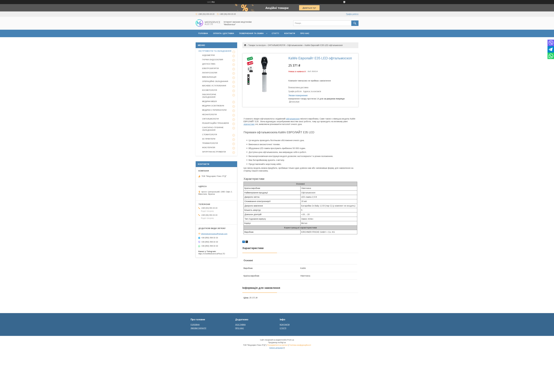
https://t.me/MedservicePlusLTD (211, 254)
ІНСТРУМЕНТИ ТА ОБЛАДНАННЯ (215, 51)
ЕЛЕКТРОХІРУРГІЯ (210, 68)
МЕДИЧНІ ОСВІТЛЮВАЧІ (213, 106)
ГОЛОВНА (203, 33)
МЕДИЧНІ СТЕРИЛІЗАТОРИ (214, 110)
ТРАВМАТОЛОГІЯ (210, 143)
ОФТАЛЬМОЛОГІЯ (276, 45)
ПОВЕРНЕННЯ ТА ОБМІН (251, 33)
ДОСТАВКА (240, 324)
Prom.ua (290, 340)
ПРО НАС (304, 33)
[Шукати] (355, 23)
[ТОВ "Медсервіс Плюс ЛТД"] (208, 26)
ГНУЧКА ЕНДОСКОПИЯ (212, 60)
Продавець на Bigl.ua (277, 343)
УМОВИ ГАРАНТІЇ (198, 328)
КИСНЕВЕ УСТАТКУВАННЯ (214, 86)
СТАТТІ (275, 33)
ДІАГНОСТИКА (208, 64)
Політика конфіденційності (300, 345)
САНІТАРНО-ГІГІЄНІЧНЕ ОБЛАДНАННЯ (212, 128)
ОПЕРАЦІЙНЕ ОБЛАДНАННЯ (215, 81)
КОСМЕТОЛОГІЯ (209, 90)
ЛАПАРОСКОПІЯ (209, 73)
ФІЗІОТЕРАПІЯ (208, 147)
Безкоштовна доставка (298, 87)
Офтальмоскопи (295, 45)
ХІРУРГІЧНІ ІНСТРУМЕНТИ (214, 152)
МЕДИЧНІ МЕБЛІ (209, 101)
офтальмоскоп (293, 119)
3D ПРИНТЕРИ (208, 139)
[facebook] (243, 242)
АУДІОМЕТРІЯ (208, 55)
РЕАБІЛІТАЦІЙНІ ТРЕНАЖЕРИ (215, 123)
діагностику (249, 124)
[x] (247, 242)
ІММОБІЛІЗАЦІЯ (209, 77)
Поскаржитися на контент (277, 345)
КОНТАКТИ (289, 33)
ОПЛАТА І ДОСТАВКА (223, 33)
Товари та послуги (257, 45)
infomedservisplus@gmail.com (214, 234)
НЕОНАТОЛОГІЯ (209, 114)
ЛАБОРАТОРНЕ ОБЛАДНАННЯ (209, 95)
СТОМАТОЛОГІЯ (209, 134)
